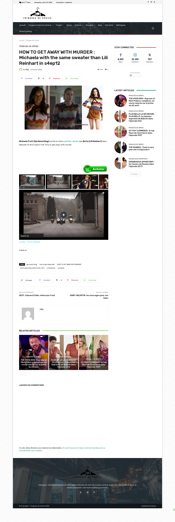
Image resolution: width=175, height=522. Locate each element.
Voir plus (134, 174)
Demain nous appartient (138, 159)
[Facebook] (148, 2)
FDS (27, 69)
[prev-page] (20, 374)
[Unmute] (23, 187)
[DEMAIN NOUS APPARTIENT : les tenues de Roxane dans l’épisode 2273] (120, 163)
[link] (23, 193)
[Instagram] (151, 2)
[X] (154, 2)
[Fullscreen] (43, 187)
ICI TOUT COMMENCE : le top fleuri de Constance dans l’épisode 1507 (93, 364)
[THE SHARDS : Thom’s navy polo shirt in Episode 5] (120, 147)
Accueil (21, 40)
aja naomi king (32, 264)
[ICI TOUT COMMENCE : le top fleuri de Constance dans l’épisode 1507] (93, 352)
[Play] (20, 187)
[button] (153, 28)
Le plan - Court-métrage (40, 194)
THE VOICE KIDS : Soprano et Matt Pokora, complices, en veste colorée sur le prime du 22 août (34, 363)
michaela (61, 268)
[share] (103, 193)
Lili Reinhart (51, 268)
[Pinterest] (94, 492)
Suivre (135, 54)
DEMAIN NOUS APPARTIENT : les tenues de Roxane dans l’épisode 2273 (142, 164)
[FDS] (21, 69)
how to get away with (47, 264)
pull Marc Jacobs (71, 141)
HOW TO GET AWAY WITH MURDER (69, 264)
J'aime (120, 54)
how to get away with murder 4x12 (32, 268)
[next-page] (24, 374)
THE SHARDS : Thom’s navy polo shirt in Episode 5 (141, 148)
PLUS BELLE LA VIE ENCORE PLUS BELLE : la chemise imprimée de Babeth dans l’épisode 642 (63, 363)
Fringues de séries (32, 40)
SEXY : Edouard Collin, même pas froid (37, 295)
